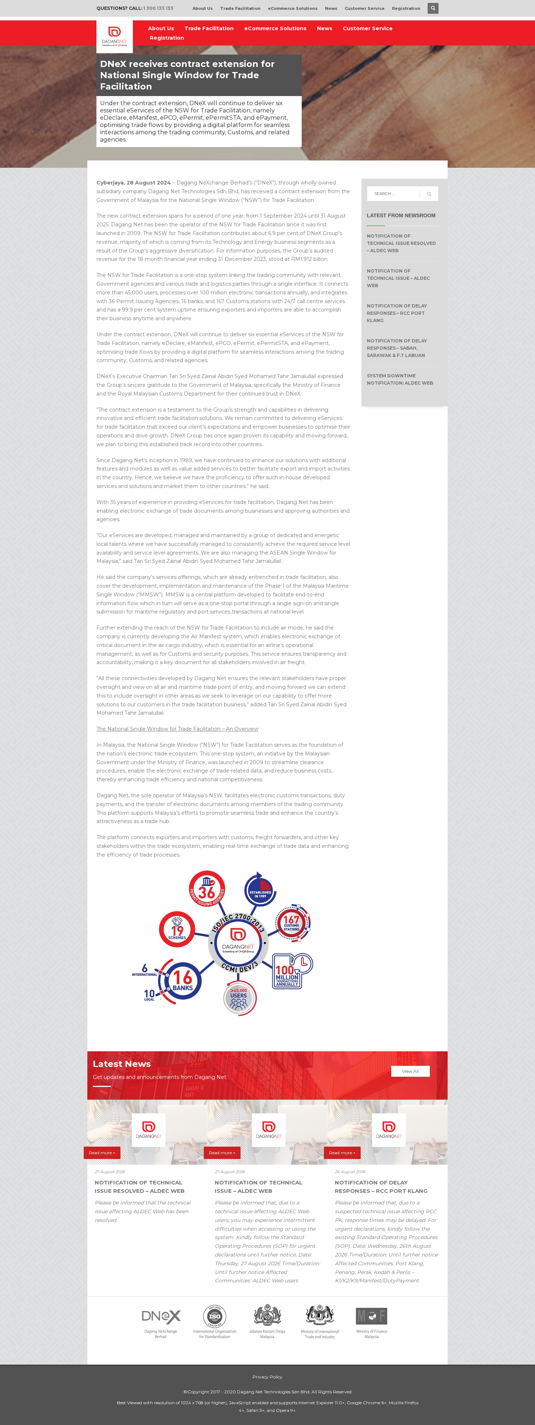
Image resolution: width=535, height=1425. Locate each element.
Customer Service (365, 8)
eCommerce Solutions (293, 8)
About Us (203, 8)
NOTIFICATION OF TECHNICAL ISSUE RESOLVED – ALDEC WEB (401, 243)
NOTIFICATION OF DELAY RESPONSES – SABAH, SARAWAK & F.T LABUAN (397, 348)
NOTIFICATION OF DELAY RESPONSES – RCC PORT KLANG (397, 313)
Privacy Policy (267, 1377)
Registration (406, 8)
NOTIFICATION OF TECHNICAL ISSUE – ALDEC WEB (398, 278)
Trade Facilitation (240, 8)
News (331, 8)
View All (410, 1071)
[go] (429, 194)
